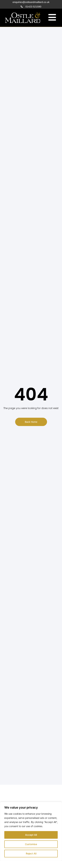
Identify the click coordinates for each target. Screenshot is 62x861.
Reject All (31, 853)
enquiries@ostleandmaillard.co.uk (31, 2)
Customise (31, 844)
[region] (31, 831)
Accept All (31, 834)
